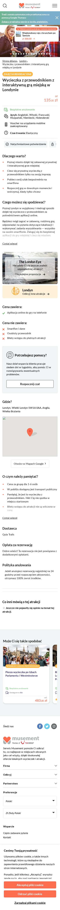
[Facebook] (39, 726)
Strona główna (9, 61)
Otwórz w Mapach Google (29, 464)
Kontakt (7, 838)
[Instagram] (53, 726)
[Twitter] (46, 726)
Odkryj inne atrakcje (34, 294)
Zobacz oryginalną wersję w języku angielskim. (25, 21)
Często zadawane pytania (15, 833)
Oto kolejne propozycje (28, 274)
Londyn (23, 61)
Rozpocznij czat (30, 384)
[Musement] (29, 5)
